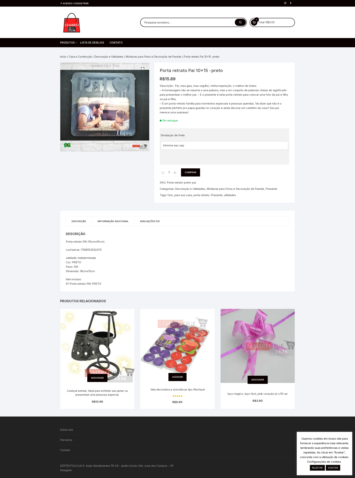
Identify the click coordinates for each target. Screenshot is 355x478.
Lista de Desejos (92, 42)
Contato (65, 450)
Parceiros (66, 440)
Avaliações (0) (150, 221)
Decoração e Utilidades (108, 56)
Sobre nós (66, 429)
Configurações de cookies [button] (324, 461)
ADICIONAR (97, 377)
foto (170, 195)
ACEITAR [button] (333, 467)
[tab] (79, 221)
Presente (271, 189)
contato (116, 42)
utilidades (230, 195)
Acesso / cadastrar (75, 3)
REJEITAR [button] (317, 467)
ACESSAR (177, 377)
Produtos (67, 42)
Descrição (79, 221)
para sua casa (183, 195)
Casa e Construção (80, 56)
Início (63, 56)
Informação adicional (113, 221)
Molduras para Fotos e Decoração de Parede (153, 56)
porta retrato (201, 195)
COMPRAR (190, 172)
